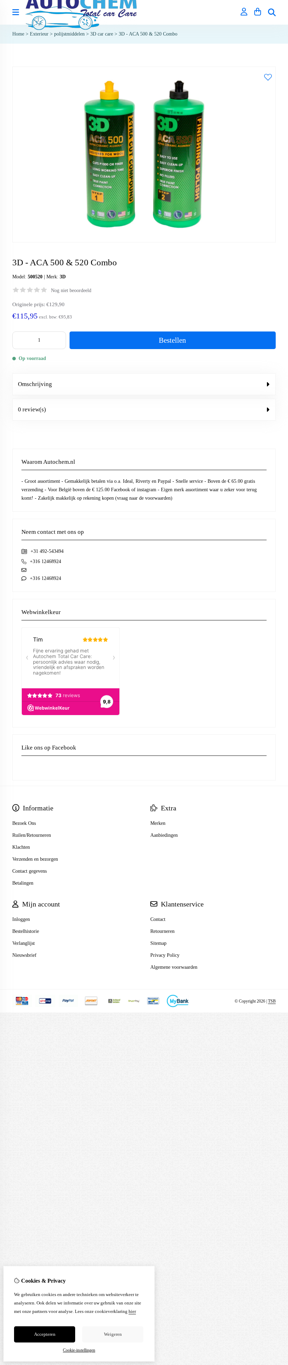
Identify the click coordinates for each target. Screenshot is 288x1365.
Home (18, 34)
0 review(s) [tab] (32, 409)
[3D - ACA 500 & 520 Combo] (144, 241)
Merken (157, 823)
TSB (272, 1001)
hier (132, 1311)
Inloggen (21, 919)
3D (63, 276)
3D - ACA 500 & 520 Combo (148, 34)
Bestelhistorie (25, 931)
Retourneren (162, 931)
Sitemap (158, 943)
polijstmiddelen (69, 34)
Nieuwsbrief (24, 955)
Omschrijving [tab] (35, 384)
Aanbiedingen (164, 835)
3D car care (101, 34)
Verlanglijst (23, 943)
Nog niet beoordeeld (71, 290)
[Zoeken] (272, 12)
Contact (157, 919)
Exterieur (39, 34)
